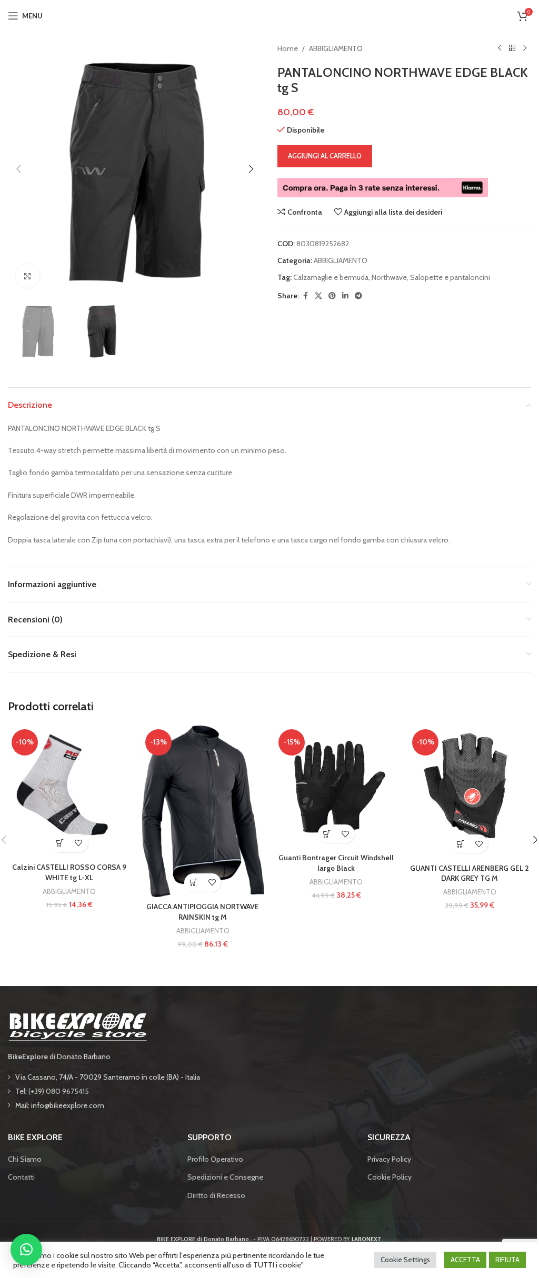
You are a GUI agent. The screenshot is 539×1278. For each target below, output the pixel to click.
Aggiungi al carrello (325, 156)
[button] (18, 168)
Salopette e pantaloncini (450, 277)
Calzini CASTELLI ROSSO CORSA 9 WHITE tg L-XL (69, 872)
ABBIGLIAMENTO (336, 48)
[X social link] (318, 296)
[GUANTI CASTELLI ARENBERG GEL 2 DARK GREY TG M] (470, 792)
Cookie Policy (389, 1177)
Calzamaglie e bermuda (330, 277)
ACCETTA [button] (465, 1259)
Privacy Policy (389, 1159)
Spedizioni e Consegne (225, 1177)
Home (287, 48)
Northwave (389, 277)
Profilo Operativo (215, 1159)
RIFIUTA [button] (507, 1259)
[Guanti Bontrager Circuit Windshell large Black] (336, 787)
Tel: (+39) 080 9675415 (52, 1091)
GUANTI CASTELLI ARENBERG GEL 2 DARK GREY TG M (469, 873)
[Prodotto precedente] (499, 48)
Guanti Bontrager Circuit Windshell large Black (336, 863)
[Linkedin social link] (345, 296)
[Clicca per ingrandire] (27, 276)
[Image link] (77, 1026)
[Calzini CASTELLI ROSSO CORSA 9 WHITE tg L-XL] (69, 792)
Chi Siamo (25, 1159)
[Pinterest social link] (332, 296)
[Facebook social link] (305, 296)
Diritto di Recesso (216, 1195)
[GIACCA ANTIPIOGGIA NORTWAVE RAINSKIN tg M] (203, 811)
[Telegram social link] (358, 296)
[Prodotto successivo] (524, 48)
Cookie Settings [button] (405, 1259)
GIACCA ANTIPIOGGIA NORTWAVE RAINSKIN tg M (202, 912)
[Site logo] (269, 14)
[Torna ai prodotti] (512, 48)
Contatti (21, 1177)
